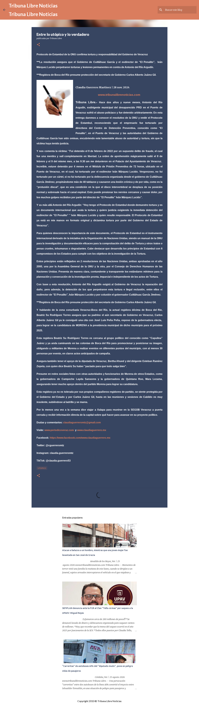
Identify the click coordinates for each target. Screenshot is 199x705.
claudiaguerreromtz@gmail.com (82, 422)
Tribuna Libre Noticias (33, 5)
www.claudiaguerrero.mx (91, 430)
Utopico (42, 468)
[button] (38, 45)
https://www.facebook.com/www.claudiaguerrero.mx (80, 437)
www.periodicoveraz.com (59, 430)
